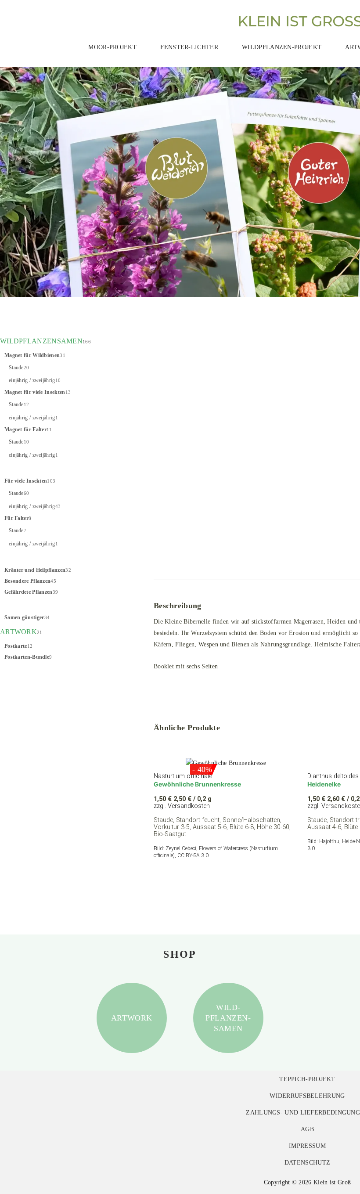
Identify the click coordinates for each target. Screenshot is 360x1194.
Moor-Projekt (112, 47)
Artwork (131, 1018)
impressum (307, 1145)
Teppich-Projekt (307, 1078)
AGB (307, 1129)
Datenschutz (307, 1162)
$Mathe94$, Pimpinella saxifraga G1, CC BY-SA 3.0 (224, 557)
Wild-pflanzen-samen (228, 1018)
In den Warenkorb (195, 876)
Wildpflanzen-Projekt (281, 47)
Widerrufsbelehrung (307, 1095)
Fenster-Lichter (189, 47)
